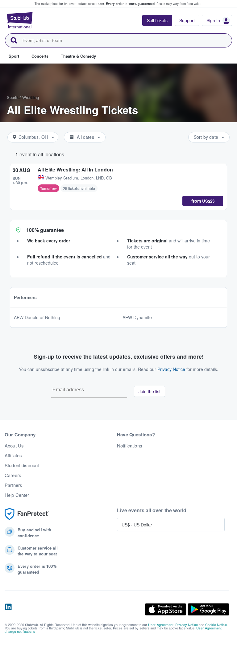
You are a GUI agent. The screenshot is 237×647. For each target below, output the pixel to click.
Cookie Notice (216, 624)
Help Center (17, 494)
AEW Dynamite (137, 317)
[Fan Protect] (27, 514)
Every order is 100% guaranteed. (131, 4)
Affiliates (13, 455)
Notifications (129, 445)
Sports (13, 97)
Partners (13, 485)
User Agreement (160, 624)
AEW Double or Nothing (37, 317)
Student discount (22, 465)
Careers (13, 475)
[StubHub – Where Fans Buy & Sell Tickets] (20, 20)
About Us (14, 445)
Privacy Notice (171, 369)
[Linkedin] (8, 609)
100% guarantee (45, 229)
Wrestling (30, 97)
